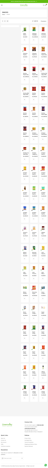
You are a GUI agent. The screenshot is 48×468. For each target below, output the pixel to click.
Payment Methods (29, 446)
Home (3, 14)
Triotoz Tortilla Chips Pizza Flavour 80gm (26, 392)
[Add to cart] (24, 40)
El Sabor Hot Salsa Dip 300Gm (26, 153)
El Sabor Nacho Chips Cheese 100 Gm (43, 153)
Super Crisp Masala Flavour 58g (25, 352)
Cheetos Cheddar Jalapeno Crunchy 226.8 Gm (34, 34)
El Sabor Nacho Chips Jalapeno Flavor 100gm (34, 193)
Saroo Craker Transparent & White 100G (44, 293)
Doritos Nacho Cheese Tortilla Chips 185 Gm (34, 114)
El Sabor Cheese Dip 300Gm (35, 133)
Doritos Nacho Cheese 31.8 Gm (34, 94)
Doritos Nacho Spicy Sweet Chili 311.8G (44, 114)
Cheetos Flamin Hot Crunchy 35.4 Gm (35, 54)
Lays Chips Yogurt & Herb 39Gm (25, 273)
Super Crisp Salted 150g (33, 352)
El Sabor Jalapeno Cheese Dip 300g (35, 153)
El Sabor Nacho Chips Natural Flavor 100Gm (43, 193)
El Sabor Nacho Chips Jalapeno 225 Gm (25, 193)
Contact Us (3, 440)
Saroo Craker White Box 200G (34, 313)
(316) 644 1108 (40, 425)
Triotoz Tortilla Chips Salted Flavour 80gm (34, 392)
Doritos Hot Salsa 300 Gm (44, 74)
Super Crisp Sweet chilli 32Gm (43, 352)
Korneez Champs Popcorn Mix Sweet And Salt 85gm (34, 253)
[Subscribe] (22, 458)
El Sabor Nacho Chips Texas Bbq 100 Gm (43, 213)
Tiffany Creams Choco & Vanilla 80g (44, 372)
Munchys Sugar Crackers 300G (34, 293)
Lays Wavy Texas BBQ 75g (43, 273)
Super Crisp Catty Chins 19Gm (33, 332)
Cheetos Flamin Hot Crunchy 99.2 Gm (44, 54)
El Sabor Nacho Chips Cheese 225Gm (25, 173)
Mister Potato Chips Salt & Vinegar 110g (25, 293)
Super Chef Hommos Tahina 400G (43, 313)
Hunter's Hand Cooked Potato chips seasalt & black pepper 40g (25, 233)
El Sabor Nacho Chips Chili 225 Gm (44, 173)
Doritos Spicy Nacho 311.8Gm (25, 133)
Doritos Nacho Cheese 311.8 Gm (44, 94)
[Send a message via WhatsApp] (45, 465)
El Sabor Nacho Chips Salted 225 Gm (34, 213)
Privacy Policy (28, 438)
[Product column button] (2, 21)
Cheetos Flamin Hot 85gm (25, 54)
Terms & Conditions (29, 442)
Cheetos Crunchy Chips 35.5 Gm (44, 34)
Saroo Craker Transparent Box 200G (26, 313)
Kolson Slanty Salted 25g (24, 253)
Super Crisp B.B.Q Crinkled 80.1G (25, 332)
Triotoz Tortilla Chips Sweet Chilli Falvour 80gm (43, 392)
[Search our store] (44, 5)
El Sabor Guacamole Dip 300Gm (44, 133)
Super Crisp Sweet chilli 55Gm (24, 372)
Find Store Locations (5, 446)
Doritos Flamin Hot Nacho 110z (26, 74)
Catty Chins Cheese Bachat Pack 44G (25, 34)
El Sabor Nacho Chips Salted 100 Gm (25, 213)
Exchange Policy (28, 440)
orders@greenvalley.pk (30, 428)
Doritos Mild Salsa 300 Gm (26, 94)
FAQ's (2, 444)
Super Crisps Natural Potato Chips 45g (34, 372)
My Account (3, 442)
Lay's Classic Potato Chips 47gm (43, 253)
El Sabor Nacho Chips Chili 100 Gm (35, 173)
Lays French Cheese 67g (34, 273)
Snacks (8, 14)
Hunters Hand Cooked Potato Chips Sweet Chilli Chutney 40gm (34, 233)
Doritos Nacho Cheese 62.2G (25, 114)
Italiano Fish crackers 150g (43, 233)
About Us (3, 438)
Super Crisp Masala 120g (43, 332)
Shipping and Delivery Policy (31, 444)
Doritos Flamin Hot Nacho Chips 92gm (35, 74)
